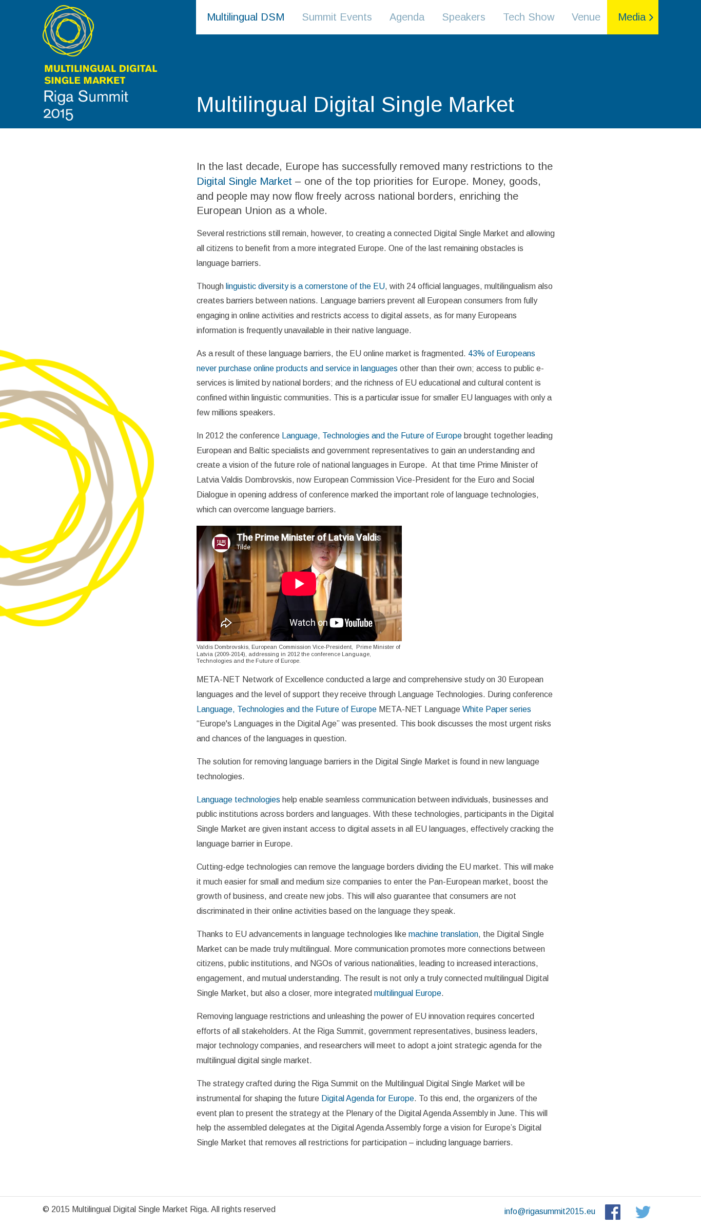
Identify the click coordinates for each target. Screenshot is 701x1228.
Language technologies (238, 799)
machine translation (443, 934)
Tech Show (528, 17)
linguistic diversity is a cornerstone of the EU (305, 286)
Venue (586, 17)
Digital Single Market (244, 181)
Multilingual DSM (245, 17)
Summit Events (337, 17)
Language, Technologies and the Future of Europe (371, 435)
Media (632, 17)
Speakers (463, 17)
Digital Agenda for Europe (367, 1098)
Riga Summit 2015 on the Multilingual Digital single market (99, 61)
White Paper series (495, 709)
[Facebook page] (611, 1211)
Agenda (407, 17)
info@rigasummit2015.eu (549, 1211)
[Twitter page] (643, 1211)
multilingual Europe (407, 993)
